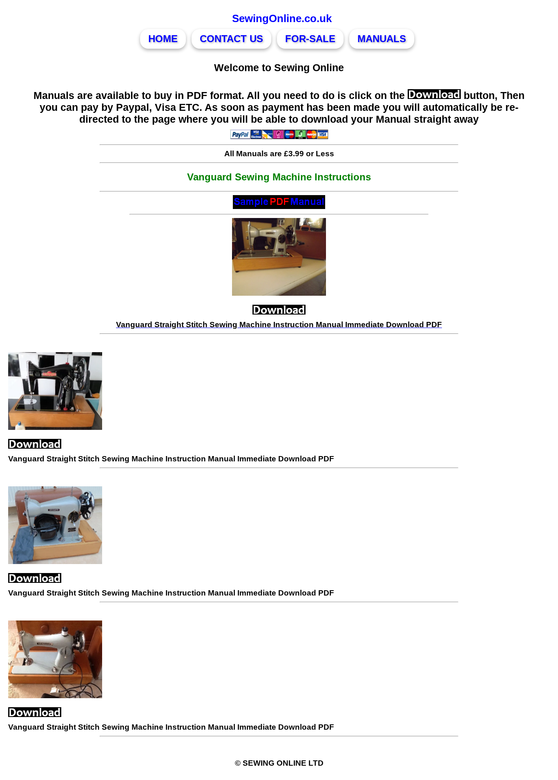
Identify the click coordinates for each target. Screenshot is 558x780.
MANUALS (381, 38)
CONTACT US (231, 38)
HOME (163, 38)
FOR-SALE (310, 38)
